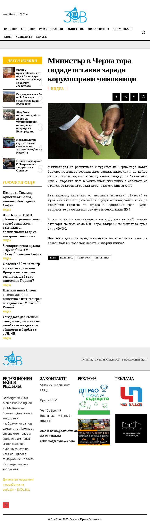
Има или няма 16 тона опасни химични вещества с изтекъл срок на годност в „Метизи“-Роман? (22, 298)
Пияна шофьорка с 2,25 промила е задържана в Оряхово (29, 165)
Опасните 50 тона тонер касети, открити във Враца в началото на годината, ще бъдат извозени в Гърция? (21, 271)
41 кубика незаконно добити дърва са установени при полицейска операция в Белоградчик (28, 121)
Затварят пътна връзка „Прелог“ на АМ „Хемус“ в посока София (22, 249)
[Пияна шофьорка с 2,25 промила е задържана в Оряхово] (9, 163)
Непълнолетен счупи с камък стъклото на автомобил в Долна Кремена (29, 146)
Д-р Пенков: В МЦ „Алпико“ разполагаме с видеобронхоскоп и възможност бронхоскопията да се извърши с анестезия (22, 225)
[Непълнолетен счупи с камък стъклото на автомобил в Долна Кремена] (9, 142)
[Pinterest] (134, 97)
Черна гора (83, 258)
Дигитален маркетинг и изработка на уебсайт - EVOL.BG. (18, 484)
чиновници (102, 258)
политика (66, 258)
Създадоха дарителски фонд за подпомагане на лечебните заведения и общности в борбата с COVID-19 (21, 325)
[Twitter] (125, 97)
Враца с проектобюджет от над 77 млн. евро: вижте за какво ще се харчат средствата (28, 78)
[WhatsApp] (143, 97)
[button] (143, 32)
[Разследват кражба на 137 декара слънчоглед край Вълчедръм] (9, 96)
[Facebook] (116, 97)
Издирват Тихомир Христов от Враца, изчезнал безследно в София (19, 198)
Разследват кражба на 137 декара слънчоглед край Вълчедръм (29, 99)
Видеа (7, 210)
